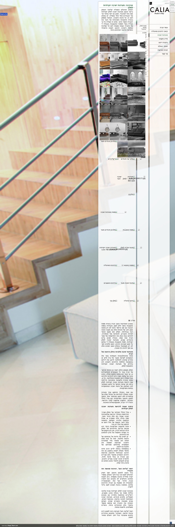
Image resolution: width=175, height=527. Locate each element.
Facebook (171, 523)
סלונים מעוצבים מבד (117, 525)
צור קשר (165, 54)
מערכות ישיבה (163, 35)
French (172, 7)
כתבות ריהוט (163, 43)
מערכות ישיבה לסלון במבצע (133, 525)
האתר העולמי (163, 46)
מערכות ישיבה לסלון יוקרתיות (151, 525)
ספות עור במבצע (88, 525)
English (172, 1)
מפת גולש (79, 525)
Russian (172, 10)
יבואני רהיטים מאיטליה (159, 31)
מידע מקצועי (163, 39)
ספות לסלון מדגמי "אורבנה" (143, 27)
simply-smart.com (10, 525)
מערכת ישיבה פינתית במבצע (102, 525)
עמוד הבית (164, 28)
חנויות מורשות (163, 50)
